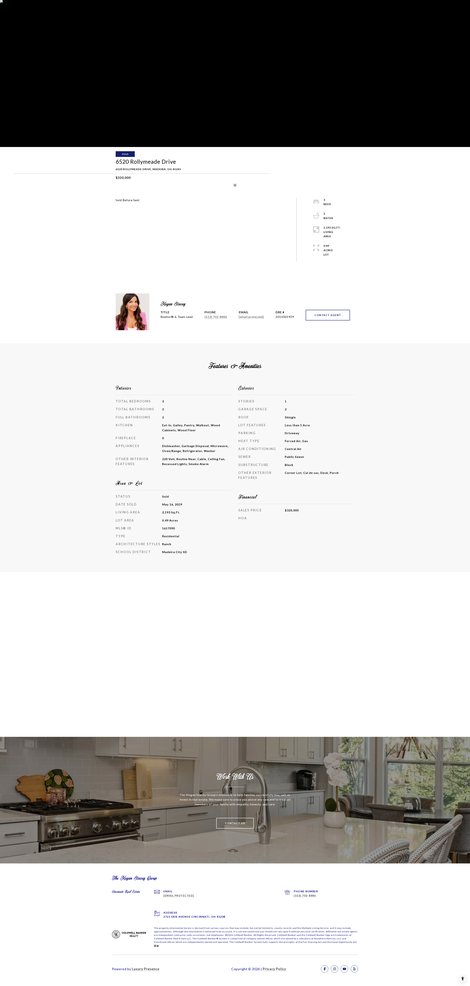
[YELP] (354, 969)
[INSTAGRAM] (334, 969)
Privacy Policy (274, 969)
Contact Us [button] (235, 823)
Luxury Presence (145, 969)
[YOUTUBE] (344, 969)
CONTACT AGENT (327, 315)
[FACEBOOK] (324, 969)
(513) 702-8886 (216, 316)
